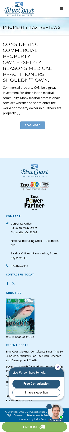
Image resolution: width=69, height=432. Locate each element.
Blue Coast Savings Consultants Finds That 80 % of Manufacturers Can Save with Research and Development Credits (34, 356)
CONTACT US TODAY (20, 274)
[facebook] (7, 283)
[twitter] (13, 283)
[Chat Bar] (34, 427)
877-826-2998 (19, 266)
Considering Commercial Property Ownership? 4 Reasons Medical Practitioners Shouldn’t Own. (27, 62)
